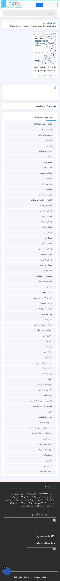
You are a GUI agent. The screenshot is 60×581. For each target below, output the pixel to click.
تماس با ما (18, 577)
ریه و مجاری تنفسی (44, 362)
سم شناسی (47, 395)
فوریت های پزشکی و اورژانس (40, 427)
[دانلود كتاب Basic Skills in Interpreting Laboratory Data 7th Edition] (44, 48)
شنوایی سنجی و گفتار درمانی (40, 400)
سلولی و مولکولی (45, 389)
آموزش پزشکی (46, 129)
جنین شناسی (47, 314)
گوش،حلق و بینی (45, 444)
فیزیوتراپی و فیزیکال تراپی (41, 433)
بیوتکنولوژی (47, 189)
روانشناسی (47, 351)
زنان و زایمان (47, 368)
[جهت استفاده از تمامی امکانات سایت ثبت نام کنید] (39, 5)
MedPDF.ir (44, 493)
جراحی (49, 286)
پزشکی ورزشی (46, 265)
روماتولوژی (48, 357)
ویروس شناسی (46, 471)
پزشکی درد (48, 238)
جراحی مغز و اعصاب (44, 308)
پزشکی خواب (47, 227)
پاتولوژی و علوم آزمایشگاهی (41, 200)
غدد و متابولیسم (46, 422)
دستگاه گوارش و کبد (44, 330)
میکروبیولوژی (47, 454)
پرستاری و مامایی (45, 205)
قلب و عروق (47, 438)
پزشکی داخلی (46, 232)
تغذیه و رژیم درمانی (44, 281)
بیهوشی (49, 178)
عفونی (49, 411)
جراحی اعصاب (46, 292)
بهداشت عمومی (45, 172)
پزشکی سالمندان (45, 248)
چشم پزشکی (47, 319)
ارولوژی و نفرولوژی (44, 151)
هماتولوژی (48, 465)
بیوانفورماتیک (47, 183)
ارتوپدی (49, 145)
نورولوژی (48, 460)
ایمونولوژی (48, 162)
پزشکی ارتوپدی (46, 210)
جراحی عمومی (46, 303)
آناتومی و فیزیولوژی (44, 134)
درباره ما (27, 577)
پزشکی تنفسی (46, 216)
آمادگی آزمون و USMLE (42, 124)
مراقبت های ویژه (45, 449)
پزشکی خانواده (46, 221)
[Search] (5, 13)
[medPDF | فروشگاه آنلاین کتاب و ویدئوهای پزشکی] (11, 4)
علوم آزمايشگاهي (45, 417)
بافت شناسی (47, 167)
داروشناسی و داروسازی (43, 324)
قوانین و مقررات (39, 577)
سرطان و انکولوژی (44, 384)
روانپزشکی (48, 346)
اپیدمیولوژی (47, 140)
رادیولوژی (48, 341)
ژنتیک (50, 379)
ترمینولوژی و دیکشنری (43, 276)
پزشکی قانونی (46, 259)
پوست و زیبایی (46, 270)
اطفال (49, 156)
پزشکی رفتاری (46, 243)
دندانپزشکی (47, 335)
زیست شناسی (46, 373)
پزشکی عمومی (46, 254)
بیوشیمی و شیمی (45, 194)
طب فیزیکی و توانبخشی (42, 406)
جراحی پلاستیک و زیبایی (43, 297)
